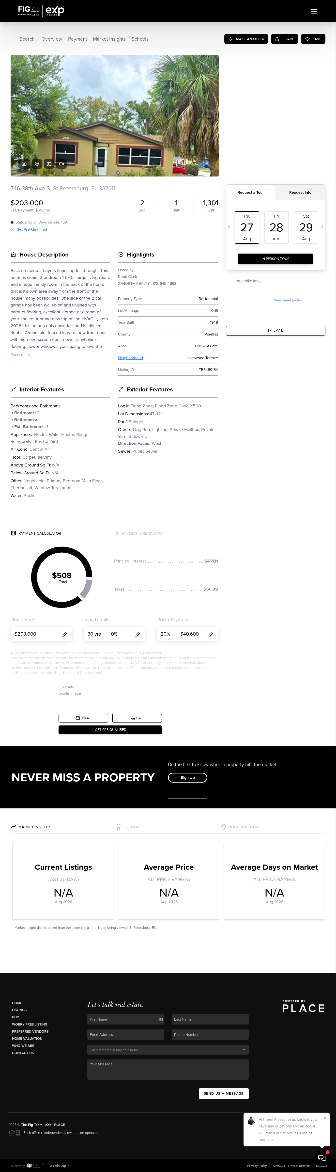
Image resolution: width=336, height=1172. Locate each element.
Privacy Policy (257, 1165)
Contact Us (23, 1053)
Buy (15, 1017)
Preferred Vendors (30, 1031)
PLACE (59, 1124)
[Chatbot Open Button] (322, 1158)
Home (17, 1003)
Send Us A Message (224, 1093)
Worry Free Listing (29, 1024)
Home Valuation (27, 1038)
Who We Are (23, 1045)
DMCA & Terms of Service (291, 1165)
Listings (19, 1010)
